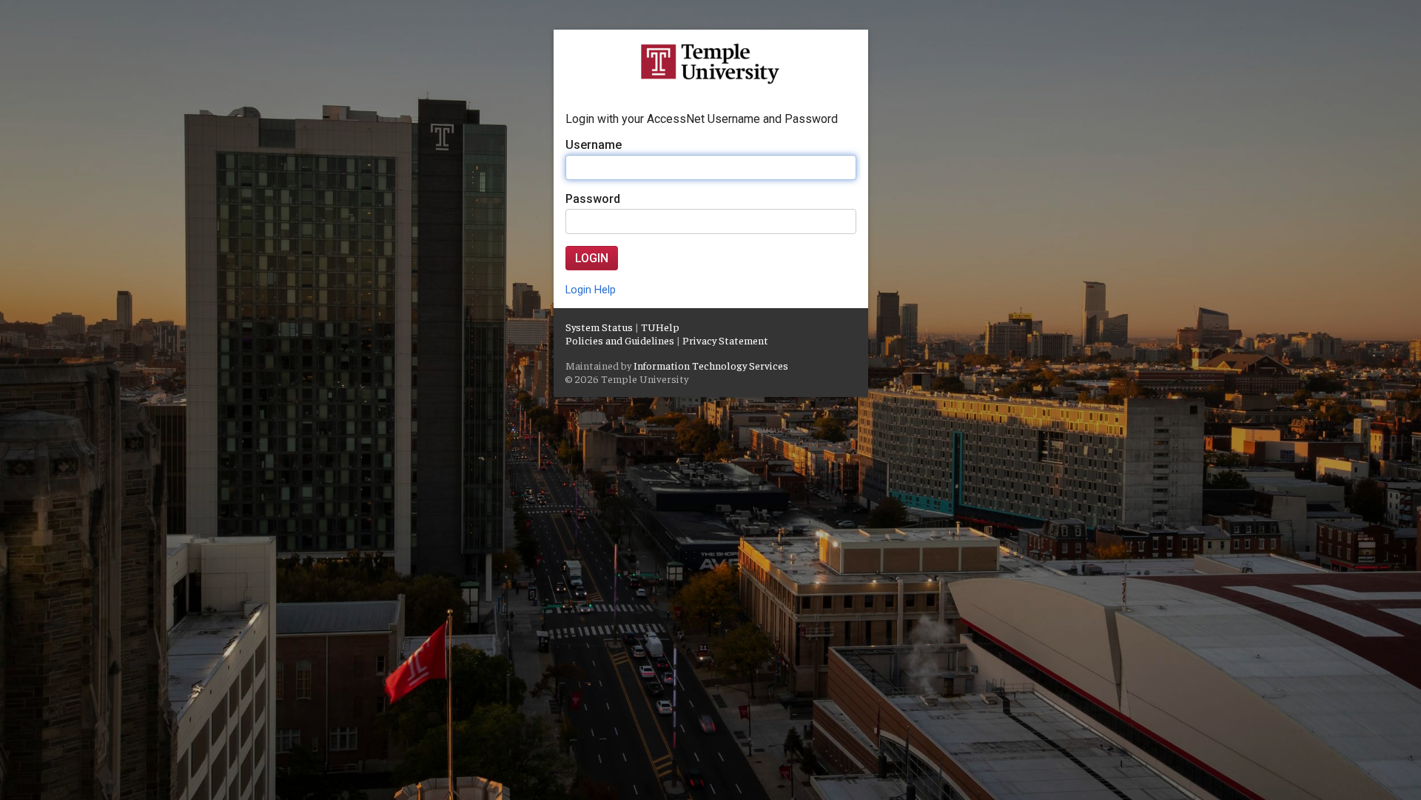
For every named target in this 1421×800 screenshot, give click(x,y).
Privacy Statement (725, 340)
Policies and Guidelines (619, 340)
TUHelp (660, 326)
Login (591, 258)
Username (593, 145)
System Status (599, 326)
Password (592, 199)
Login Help (590, 290)
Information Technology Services (711, 365)
